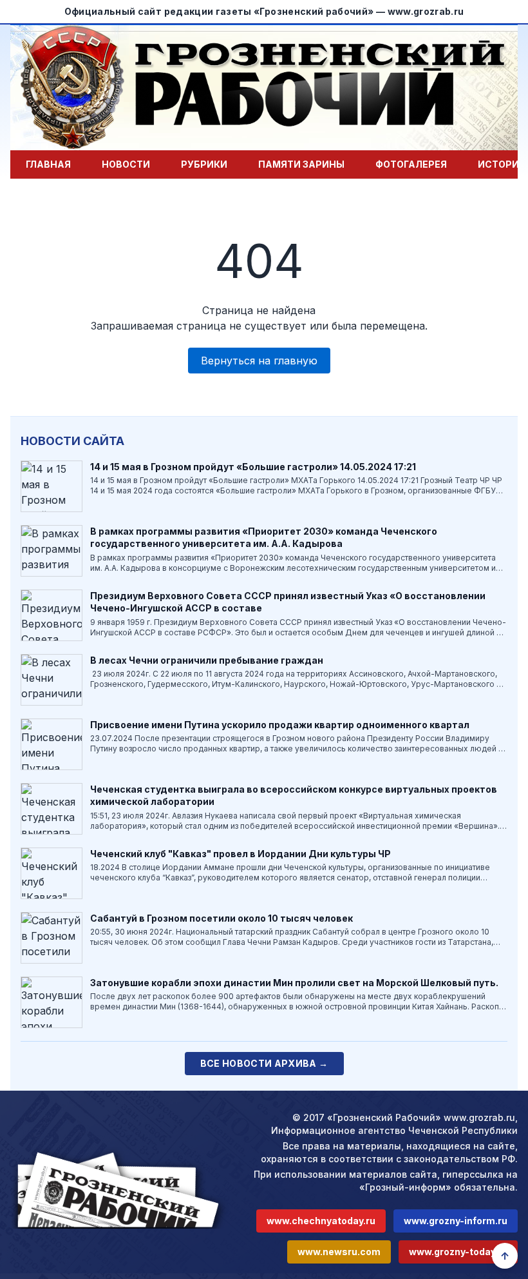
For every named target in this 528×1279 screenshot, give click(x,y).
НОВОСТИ (126, 164)
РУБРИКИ (204, 164)
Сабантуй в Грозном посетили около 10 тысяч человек (221, 918)
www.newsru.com (339, 1251)
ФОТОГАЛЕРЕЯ (411, 164)
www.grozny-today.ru (458, 1251)
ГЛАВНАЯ (48, 164)
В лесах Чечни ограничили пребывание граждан (206, 660)
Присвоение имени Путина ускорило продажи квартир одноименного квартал (279, 724)
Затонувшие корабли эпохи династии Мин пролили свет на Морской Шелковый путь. (294, 982)
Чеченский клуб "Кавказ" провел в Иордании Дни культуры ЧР (240, 853)
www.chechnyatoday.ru (321, 1220)
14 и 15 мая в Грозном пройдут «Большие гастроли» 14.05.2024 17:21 (253, 466)
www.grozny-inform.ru (455, 1220)
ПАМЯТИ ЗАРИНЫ (301, 164)
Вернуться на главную (259, 360)
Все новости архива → (264, 1063)
